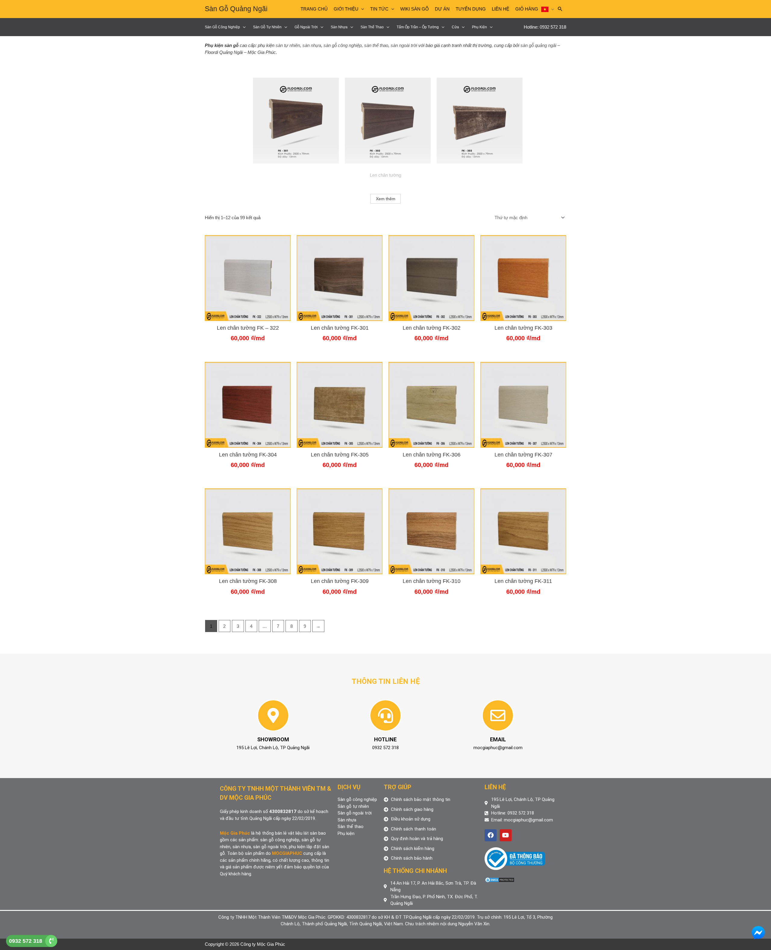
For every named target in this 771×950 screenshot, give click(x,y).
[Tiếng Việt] (547, 9)
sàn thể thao (376, 45)
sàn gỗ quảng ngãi (538, 45)
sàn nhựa (311, 45)
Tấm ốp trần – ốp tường (418, 27)
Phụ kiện (479, 27)
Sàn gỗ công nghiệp (222, 27)
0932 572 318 (25, 941)
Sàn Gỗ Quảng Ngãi (236, 9)
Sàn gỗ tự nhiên (267, 27)
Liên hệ (500, 8)
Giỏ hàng (526, 8)
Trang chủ (314, 8)
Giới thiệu (346, 8)
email (498, 739)
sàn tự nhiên (288, 45)
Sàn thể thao (372, 27)
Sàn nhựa (339, 27)
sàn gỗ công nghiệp (342, 45)
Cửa (455, 27)
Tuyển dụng (471, 8)
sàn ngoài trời (404, 45)
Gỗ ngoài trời (306, 27)
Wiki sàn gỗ (414, 8)
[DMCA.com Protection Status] (500, 879)
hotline (385, 739)
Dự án (442, 8)
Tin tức (379, 8)
